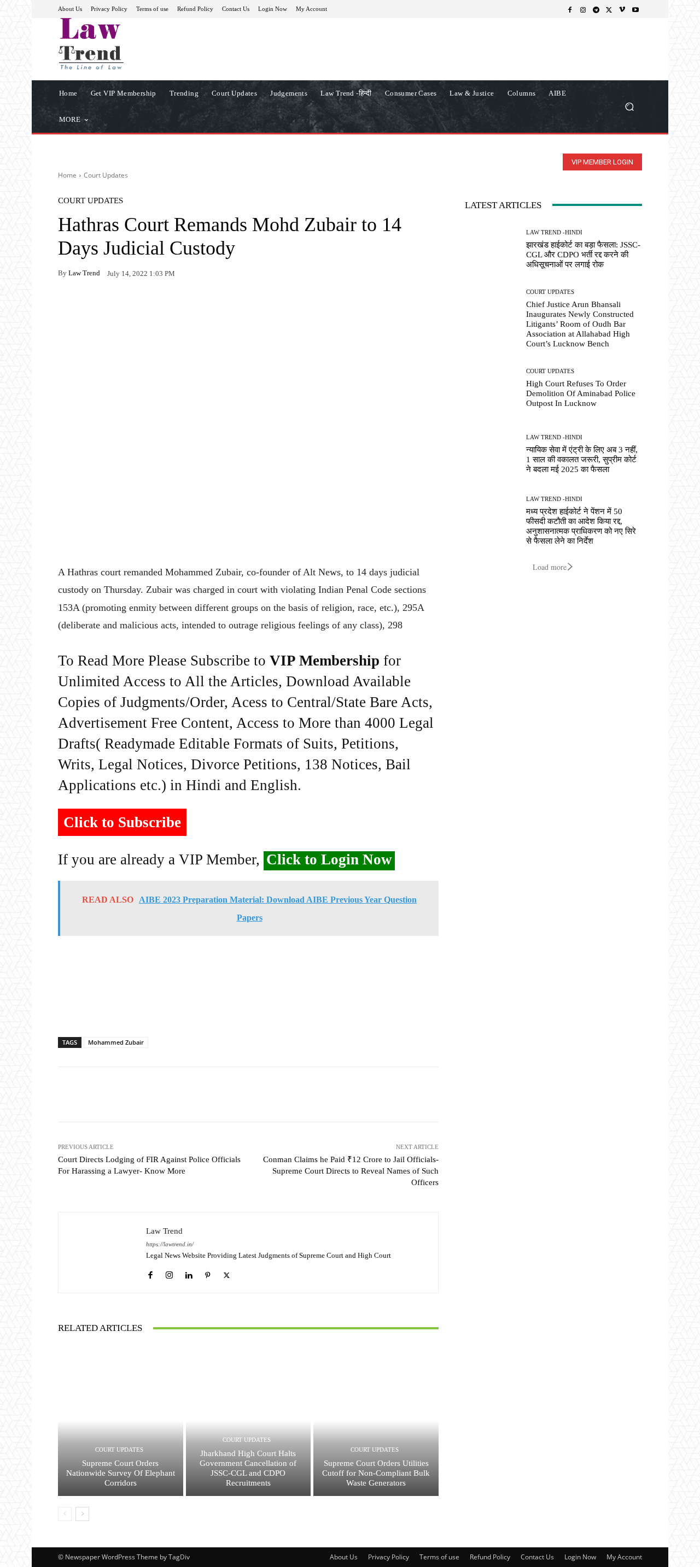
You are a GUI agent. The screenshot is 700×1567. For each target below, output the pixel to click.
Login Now (580, 1557)
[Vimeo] (622, 9)
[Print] (144, 308)
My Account (624, 1557)
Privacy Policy (388, 1557)
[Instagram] (583, 9)
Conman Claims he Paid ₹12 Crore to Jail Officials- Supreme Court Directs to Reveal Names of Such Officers (351, 1171)
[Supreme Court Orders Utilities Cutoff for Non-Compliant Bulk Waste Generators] (376, 1420)
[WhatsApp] (94, 308)
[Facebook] (569, 9)
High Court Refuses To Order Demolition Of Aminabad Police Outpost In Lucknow (580, 393)
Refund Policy (490, 1557)
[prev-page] (65, 1514)
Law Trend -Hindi (554, 232)
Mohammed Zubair (116, 1042)
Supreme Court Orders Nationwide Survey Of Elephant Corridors (120, 1473)
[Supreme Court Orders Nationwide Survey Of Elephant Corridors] (120, 1420)
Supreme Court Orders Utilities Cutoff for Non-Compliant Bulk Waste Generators (376, 1473)
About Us (344, 1557)
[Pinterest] (169, 308)
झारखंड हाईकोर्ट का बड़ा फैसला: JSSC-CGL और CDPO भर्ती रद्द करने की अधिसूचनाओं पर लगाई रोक (583, 254)
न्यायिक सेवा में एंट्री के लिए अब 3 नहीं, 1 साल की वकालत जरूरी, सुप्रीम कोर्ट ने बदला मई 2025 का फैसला (582, 459)
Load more (550, 567)
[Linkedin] (188, 1272)
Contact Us (537, 1557)
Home (67, 175)
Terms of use (439, 1557)
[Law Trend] (102, 1252)
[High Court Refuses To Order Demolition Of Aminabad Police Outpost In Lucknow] (491, 388)
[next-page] (82, 1514)
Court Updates (106, 175)
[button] (629, 106)
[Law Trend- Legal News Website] (136, 43)
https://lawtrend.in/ (170, 1244)
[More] (195, 308)
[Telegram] (596, 9)
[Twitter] (609, 9)
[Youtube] (635, 9)
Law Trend (84, 272)
